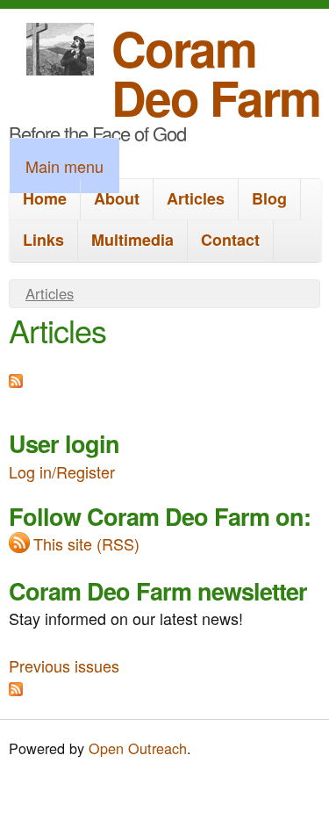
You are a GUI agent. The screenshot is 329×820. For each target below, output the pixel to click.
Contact (230, 239)
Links (43, 239)
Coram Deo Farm (215, 72)
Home (45, 198)
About (116, 198)
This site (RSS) (86, 543)
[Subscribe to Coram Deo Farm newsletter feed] (16, 689)
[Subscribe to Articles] (16, 381)
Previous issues (64, 665)
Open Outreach (138, 748)
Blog (269, 198)
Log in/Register (62, 471)
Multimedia (132, 239)
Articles (196, 198)
